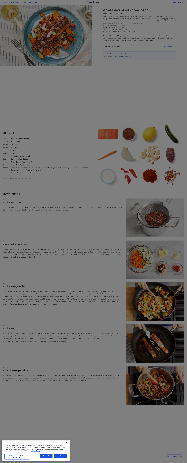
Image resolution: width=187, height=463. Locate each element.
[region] (36, 450)
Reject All (46, 456)
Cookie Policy (35, 451)
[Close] (66, 442)
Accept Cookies (60, 456)
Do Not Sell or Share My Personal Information (17, 456)
